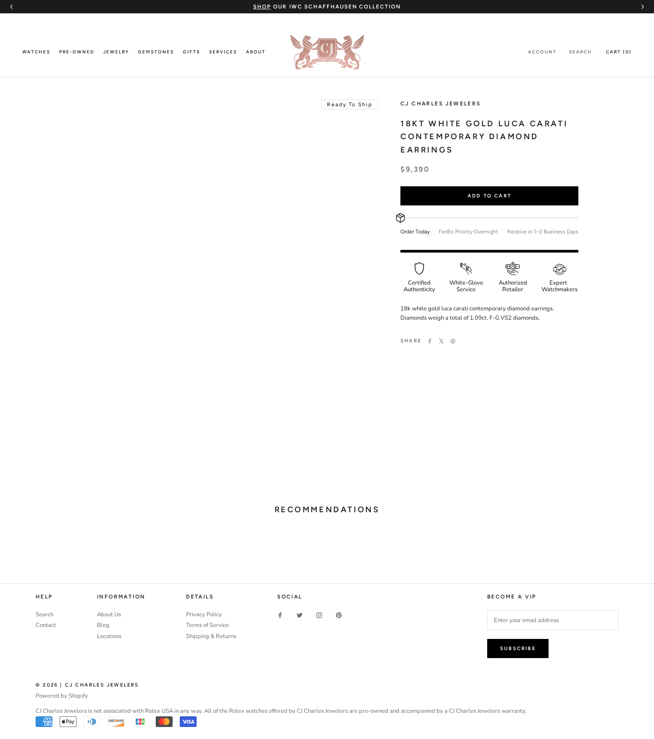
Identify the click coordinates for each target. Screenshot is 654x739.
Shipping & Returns (211, 636)
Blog (103, 625)
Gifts (191, 52)
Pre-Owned (76, 52)
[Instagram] (319, 615)
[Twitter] (441, 341)
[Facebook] (429, 341)
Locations (109, 636)
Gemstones (156, 52)
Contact (46, 625)
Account (542, 52)
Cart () (619, 52)
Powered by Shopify (62, 696)
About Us (109, 614)
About (256, 52)
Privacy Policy (204, 614)
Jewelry (116, 52)
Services (223, 52)
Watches (36, 52)
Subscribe (518, 648)
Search (580, 52)
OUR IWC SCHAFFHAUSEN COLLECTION (326, 6)
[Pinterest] (453, 341)
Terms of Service (207, 625)
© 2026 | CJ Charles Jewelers (87, 685)
